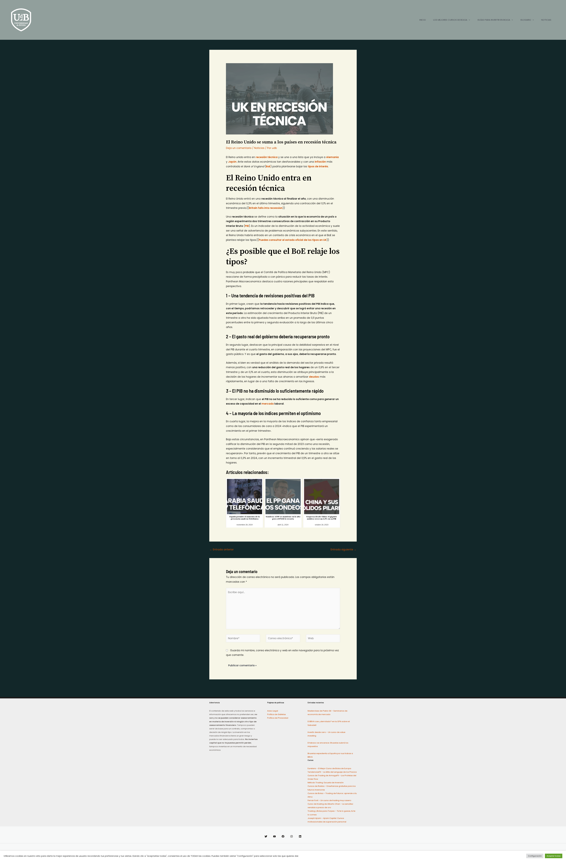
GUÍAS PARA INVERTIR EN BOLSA (493, 19)
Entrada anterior (222, 549)
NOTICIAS (546, 19)
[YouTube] (274, 836)
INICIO (422, 19)
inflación (320, 161)
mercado (268, 403)
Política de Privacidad (277, 718)
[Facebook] (283, 836)
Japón (232, 161)
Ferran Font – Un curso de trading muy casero (329, 800)
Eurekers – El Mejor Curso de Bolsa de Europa (329, 768)
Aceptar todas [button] (554, 856)
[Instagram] (291, 836)
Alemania (332, 157)
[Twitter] (266, 836)
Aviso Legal (272, 710)
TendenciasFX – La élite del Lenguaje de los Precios (332, 772)
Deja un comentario (238, 148)
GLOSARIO (525, 19)
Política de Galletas (276, 714)
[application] (468, 20)
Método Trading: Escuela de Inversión (326, 782)
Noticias (259, 148)
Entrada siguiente (343, 549)
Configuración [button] (535, 856)
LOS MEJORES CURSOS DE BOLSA (450, 19)
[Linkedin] (300, 836)
